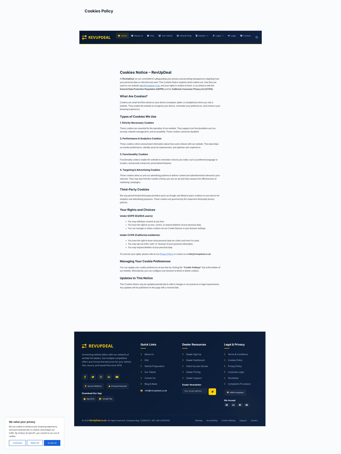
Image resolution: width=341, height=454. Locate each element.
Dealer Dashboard (195, 360)
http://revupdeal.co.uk (149, 85)
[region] (34, 433)
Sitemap (198, 420)
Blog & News (151, 383)
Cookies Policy (235, 360)
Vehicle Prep (186, 35)
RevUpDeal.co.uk (98, 420)
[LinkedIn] (109, 377)
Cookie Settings (228, 420)
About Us (138, 35)
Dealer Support (194, 378)
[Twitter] (93, 377)
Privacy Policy (166, 254)
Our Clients (167, 35)
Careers (254, 420)
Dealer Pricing (193, 372)
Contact (247, 35)
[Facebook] (85, 377)
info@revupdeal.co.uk (156, 390)
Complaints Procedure (239, 383)
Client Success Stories (197, 366)
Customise (17, 443)
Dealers (202, 35)
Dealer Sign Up (193, 354)
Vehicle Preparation (154, 366)
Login (233, 35)
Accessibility (211, 420)
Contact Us (150, 378)
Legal (218, 35)
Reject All (35, 443)
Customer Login (236, 372)
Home (124, 35)
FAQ (152, 35)
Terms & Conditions (238, 354)
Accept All (52, 443)
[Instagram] (101, 377)
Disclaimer (233, 378)
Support (243, 420)
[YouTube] (117, 377)
